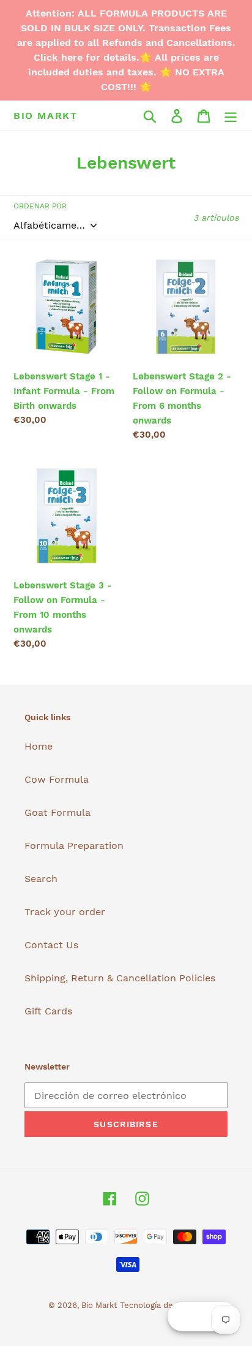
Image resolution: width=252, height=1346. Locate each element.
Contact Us (51, 945)
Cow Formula (56, 779)
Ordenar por (40, 206)
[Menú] (230, 115)
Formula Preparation (74, 845)
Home (38, 746)
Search (40, 878)
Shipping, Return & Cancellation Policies (119, 978)
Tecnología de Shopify (162, 1305)
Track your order (64, 912)
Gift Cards (48, 1011)
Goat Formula (57, 812)
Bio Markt (45, 115)
